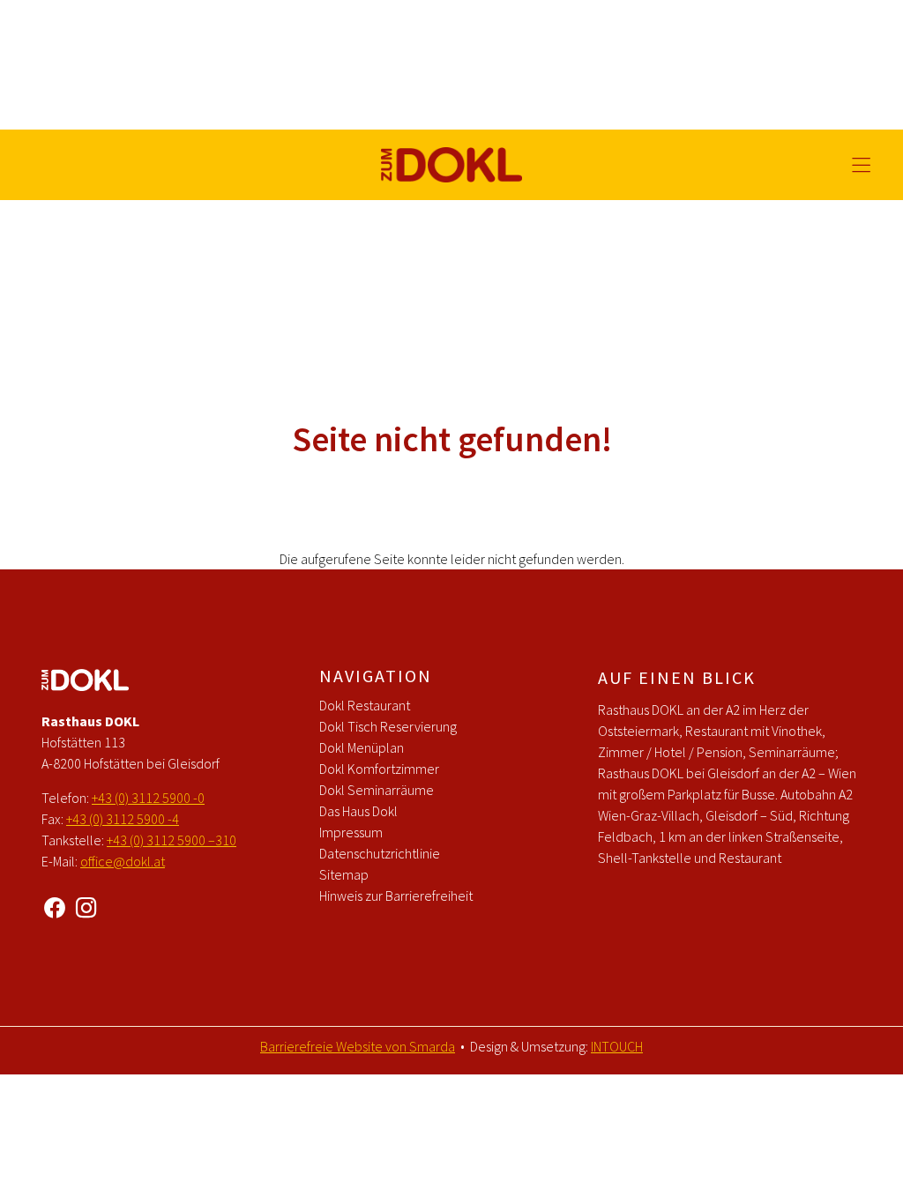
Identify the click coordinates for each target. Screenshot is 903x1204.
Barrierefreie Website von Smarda (357, 1046)
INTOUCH (617, 1046)
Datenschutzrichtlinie (379, 853)
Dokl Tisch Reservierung (388, 726)
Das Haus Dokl (358, 811)
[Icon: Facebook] (54, 904)
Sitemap (344, 874)
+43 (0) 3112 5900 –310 (171, 840)
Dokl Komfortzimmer (379, 768)
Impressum (351, 832)
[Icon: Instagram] (86, 904)
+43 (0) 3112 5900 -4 (122, 819)
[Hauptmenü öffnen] (861, 165)
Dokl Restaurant (364, 705)
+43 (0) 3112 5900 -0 (148, 797)
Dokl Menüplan (361, 747)
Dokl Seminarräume (376, 790)
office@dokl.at (122, 861)
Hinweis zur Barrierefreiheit (396, 895)
